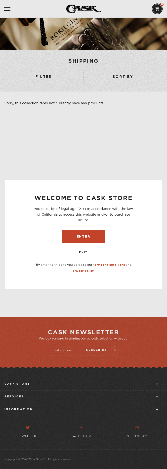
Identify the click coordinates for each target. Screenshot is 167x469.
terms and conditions (109, 265)
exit (83, 252)
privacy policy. (84, 271)
